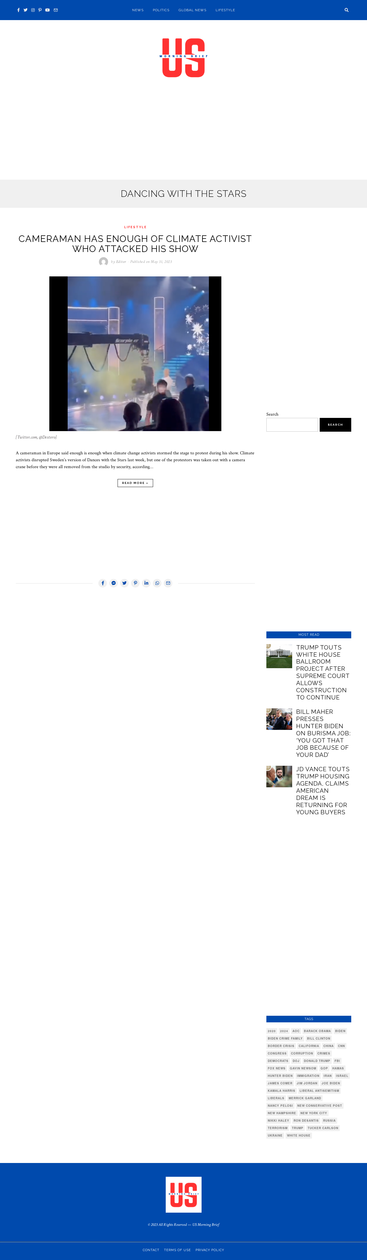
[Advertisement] (183, 137)
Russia (329, 1121)
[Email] (55, 10)
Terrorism (278, 1128)
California (309, 1046)
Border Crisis (281, 1046)
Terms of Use (177, 1250)
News (138, 10)
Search (272, 414)
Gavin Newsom (303, 1068)
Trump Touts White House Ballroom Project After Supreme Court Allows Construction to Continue (323, 672)
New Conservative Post (319, 1106)
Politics (161, 10)
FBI (337, 1061)
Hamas (338, 1068)
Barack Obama (317, 1031)
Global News (192, 10)
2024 (284, 1031)
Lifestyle (225, 10)
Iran (328, 1076)
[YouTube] (47, 10)
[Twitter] (25, 10)
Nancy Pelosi (280, 1106)
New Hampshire (282, 1113)
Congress (277, 1053)
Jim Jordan (307, 1083)
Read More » (135, 482)
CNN (341, 1046)
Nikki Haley (278, 1121)
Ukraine (275, 1135)
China (328, 1046)
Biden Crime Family (285, 1038)
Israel (342, 1076)
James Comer (280, 1083)
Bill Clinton (318, 1038)
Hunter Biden (280, 1076)
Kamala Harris (281, 1091)
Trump (297, 1128)
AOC (296, 1031)
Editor (121, 261)
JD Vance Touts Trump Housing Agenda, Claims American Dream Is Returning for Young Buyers (323, 790)
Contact (151, 1250)
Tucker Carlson (323, 1128)
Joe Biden (331, 1083)
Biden (340, 1031)
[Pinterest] (40, 10)
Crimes (323, 1053)
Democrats (278, 1061)
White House (299, 1135)
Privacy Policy (210, 1250)
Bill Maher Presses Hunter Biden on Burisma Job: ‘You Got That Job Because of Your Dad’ (323, 733)
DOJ (296, 1061)
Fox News (277, 1068)
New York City (313, 1113)
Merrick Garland (305, 1098)
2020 (272, 1031)
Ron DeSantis (306, 1121)
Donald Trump (317, 1061)
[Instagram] (33, 10)
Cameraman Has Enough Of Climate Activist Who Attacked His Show (135, 243)
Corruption (302, 1053)
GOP (324, 1068)
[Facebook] (18, 10)
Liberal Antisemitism (319, 1091)
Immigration (308, 1076)
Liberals (276, 1098)
